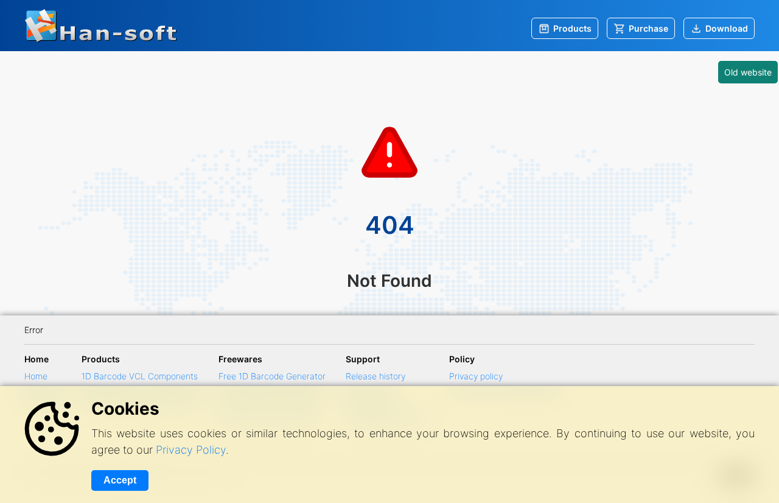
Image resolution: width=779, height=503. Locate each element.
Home (35, 376)
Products (572, 28)
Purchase (648, 28)
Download (726, 28)
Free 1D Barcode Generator (272, 376)
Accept (119, 480)
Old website (748, 72)
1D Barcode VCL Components (140, 376)
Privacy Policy (191, 449)
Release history (375, 376)
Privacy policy (476, 376)
